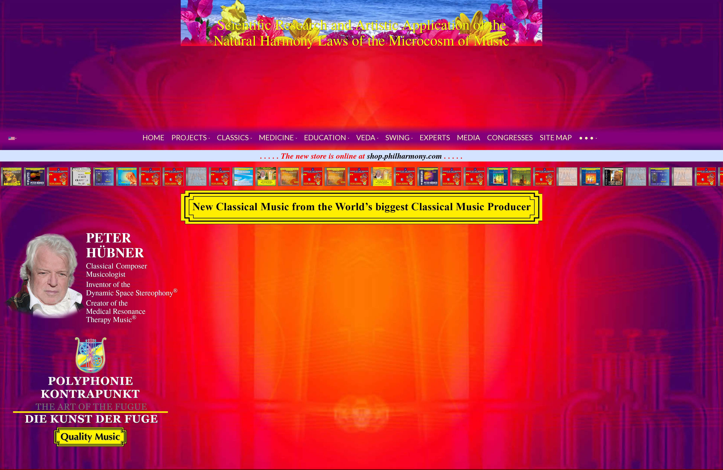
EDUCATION (325, 137)
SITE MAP (556, 137)
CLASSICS (233, 137)
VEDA (366, 137)
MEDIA (468, 137)
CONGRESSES (510, 137)
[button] (12, 138)
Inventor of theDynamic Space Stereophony (132, 288)
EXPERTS (435, 137)
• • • (587, 137)
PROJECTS (189, 137)
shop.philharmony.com (404, 155)
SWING (398, 137)
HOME (153, 137)
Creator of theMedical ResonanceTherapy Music (116, 311)
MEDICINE (277, 137)
